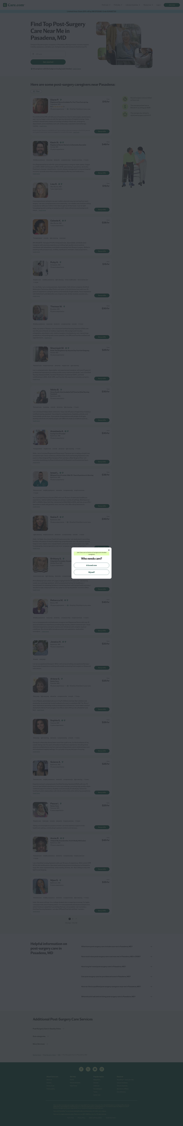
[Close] (108, 550)
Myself (91, 572)
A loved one (91, 565)
